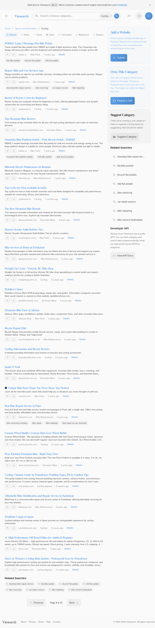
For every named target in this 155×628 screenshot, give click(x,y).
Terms (41, 622)
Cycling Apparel (44, 486)
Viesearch (21, 16)
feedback (122, 5)
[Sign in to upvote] (7, 54)
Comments (66, 35)
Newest (13, 35)
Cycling (37, 109)
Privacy (32, 622)
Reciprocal (84, 35)
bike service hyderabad (81, 590)
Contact (56, 622)
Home (7, 28)
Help (48, 622)
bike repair (36, 423)
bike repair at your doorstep (74, 423)
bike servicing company (17, 423)
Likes (51, 35)
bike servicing (42, 88)
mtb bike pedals (45, 157)
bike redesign (52, 423)
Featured (100, 35)
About (23, 622)
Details (62, 54)
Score (39, 35)
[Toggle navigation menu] (6, 16)
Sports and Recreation (26, 28)
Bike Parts (35, 54)
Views (26, 35)
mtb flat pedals (51, 60)
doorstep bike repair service (19, 88)
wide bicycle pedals (65, 157)
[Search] (116, 16)
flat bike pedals (13, 60)
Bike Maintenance (41, 82)
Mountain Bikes (54, 130)
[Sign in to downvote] (13, 54)
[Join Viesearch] (129, 16)
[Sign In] (139, 16)
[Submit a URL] (149, 16)
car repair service (60, 88)
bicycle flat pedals (33, 60)
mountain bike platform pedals (20, 157)
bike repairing (78, 88)
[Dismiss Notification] (150, 5)
